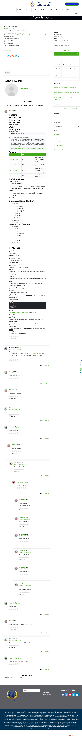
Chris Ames (12, 175)
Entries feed (58, 141)
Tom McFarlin (13, 165)
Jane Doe (11, 371)
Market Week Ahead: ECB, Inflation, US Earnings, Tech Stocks (66, 93)
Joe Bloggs (22, 499)
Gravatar (34, 353)
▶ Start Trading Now (72, 4)
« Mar (56, 79)
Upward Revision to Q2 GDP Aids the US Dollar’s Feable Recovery (66, 103)
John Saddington (14, 159)
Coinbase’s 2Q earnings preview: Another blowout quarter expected (65, 98)
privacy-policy (46, 692)
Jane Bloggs (15, 444)
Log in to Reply (45, 342)
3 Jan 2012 (14, 28)
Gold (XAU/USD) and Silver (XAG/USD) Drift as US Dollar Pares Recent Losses (65, 109)
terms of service (47, 694)
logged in (11, 677)
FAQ (39, 250)
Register (58, 134)
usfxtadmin (7, 28)
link (21, 260)
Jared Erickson (13, 170)
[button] (38, 690)
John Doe (11, 110)
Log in (57, 138)
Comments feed (59, 145)
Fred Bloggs (17, 462)
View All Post (23, 91)
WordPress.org (59, 149)
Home (31, 18)
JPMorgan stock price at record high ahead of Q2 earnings (65, 88)
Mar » (77, 79)
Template (37, 18)
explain (23, 199)
